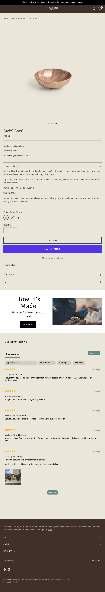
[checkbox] (79, 363)
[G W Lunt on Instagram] (9, 570)
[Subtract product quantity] (6, 230)
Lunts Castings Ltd (44, 2)
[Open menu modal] (5, 9)
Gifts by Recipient (18, 18)
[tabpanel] (52, 428)
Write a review (94, 353)
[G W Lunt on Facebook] (5, 570)
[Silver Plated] (12, 217)
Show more (52, 492)
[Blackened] (18, 217)
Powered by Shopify (10, 582)
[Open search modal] (94, 9)
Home (5, 18)
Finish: (12, 212)
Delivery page (55, 198)
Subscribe (97, 561)
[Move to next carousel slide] (99, 509)
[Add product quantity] (14, 230)
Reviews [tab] (12, 354)
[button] (13, 477)
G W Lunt (21, 580)
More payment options (52, 258)
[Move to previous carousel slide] (93, 509)
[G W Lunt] (52, 8)
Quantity (7, 225)
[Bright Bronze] (6, 217)
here (50, 529)
